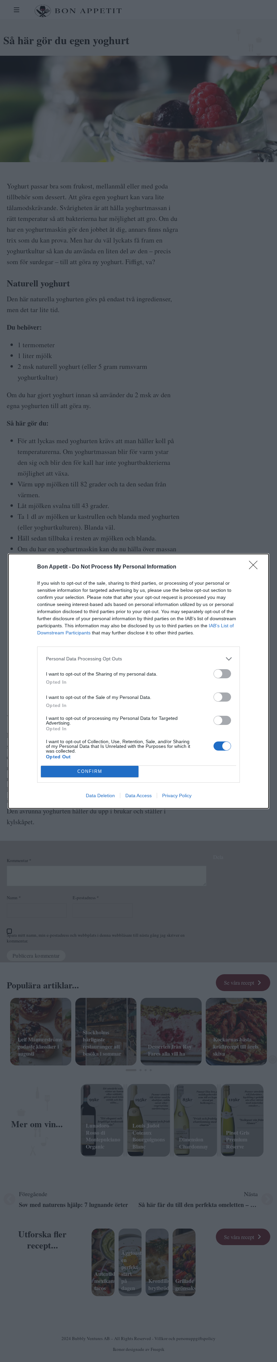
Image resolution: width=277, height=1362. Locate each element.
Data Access (138, 795)
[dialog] (138, 681)
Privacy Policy (177, 795)
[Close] (255, 567)
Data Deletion (100, 795)
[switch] (222, 673)
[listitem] (138, 658)
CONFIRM (89, 771)
